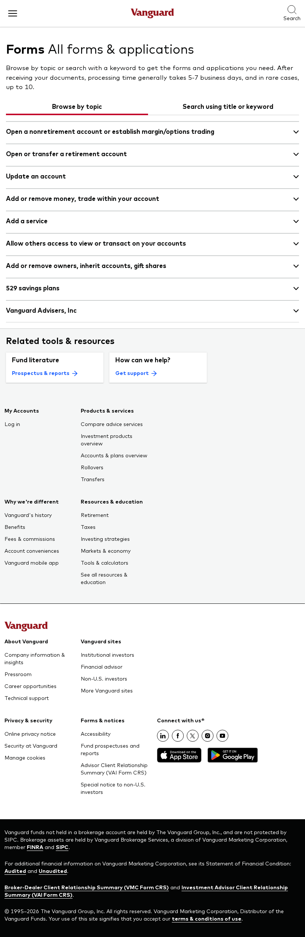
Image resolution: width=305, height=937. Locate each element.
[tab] (77, 106)
